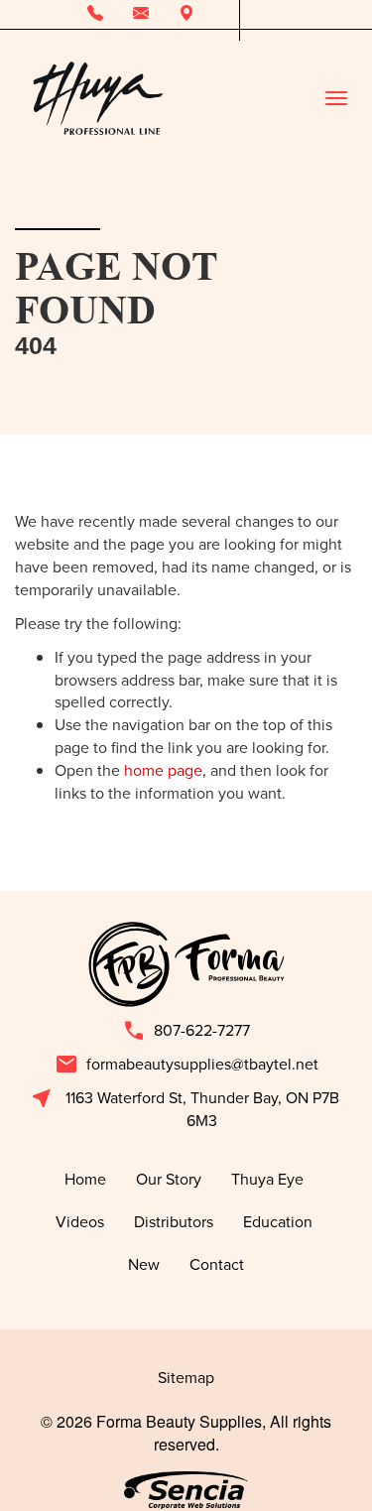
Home (85, 1179)
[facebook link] (254, 14)
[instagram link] (285, 14)
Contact (216, 1264)
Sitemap (186, 1377)
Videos (80, 1221)
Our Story (168, 1179)
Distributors (173, 1221)
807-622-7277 (186, 1031)
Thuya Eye (269, 1179)
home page (163, 770)
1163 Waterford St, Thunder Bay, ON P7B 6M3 (184, 1108)
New (144, 1264)
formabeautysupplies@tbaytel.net (186, 1064)
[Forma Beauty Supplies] (97, 98)
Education (279, 1221)
